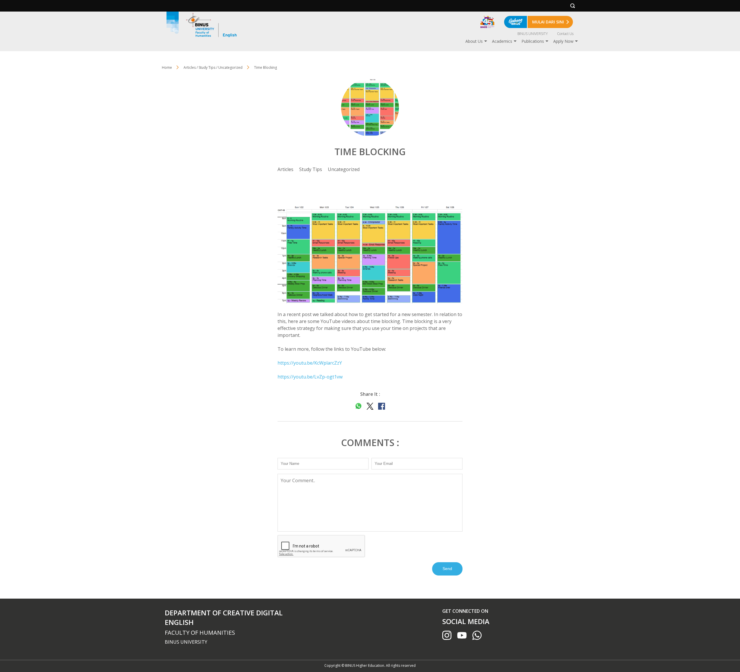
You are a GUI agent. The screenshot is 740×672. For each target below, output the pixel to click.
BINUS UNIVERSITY (532, 33)
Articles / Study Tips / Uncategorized (213, 67)
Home (167, 67)
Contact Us (565, 33)
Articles (285, 169)
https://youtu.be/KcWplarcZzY (310, 363)
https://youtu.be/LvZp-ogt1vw (310, 377)
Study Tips (310, 169)
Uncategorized (344, 169)
